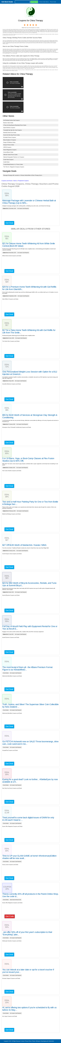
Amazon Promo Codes (8, 144)
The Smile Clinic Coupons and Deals (10, 341)
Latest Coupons (11, 4)
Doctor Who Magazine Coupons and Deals (12, 826)
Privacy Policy (28, 1041)
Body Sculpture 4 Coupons (9, 139)
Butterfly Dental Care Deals (9, 132)
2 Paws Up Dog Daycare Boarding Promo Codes (14, 125)
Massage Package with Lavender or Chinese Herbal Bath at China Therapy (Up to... (23, 175)
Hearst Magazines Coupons (9, 149)
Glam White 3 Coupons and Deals (10, 299)
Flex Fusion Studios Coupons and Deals (11, 470)
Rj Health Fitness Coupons (9, 137)
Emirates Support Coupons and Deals (11, 978)
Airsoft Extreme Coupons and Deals (10, 637)
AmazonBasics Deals (8, 152)
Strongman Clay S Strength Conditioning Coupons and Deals (16, 427)
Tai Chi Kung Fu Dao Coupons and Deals (12, 553)
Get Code (10, 916)
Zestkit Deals (6, 162)
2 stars (27, 25)
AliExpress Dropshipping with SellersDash (45, 1041)
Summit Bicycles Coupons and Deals (11, 595)
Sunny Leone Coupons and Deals (10, 864)
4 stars (33, 25)
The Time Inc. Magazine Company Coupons (13, 166)
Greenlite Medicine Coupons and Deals (11, 383)
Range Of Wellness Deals (9, 142)
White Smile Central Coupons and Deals (11, 255)
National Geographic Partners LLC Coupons (13, 157)
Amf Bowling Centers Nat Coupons (11, 120)
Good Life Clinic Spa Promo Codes (11, 135)
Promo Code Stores (44, 1)
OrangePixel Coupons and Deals (10, 750)
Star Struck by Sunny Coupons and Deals (12, 788)
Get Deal (9, 223)
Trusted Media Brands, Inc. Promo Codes (13, 164)
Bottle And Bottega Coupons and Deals (11, 513)
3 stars (30, 25)
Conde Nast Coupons (8, 159)
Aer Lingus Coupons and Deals (9, 1016)
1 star (24, 25)
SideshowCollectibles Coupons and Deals (12, 676)
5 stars (36, 25)
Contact (22, 1041)
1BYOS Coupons (7, 147)
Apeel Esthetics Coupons (9, 127)
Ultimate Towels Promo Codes (10, 154)
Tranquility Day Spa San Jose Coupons (12, 130)
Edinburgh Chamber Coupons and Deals (11, 940)
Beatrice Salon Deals (8, 122)
